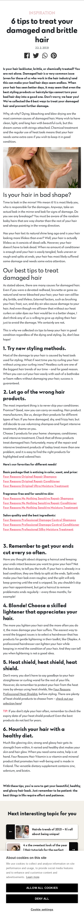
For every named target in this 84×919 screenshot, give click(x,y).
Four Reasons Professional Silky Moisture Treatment (38, 529)
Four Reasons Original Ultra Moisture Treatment (36, 486)
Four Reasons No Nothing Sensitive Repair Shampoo (38, 498)
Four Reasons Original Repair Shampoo (30, 476)
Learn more (32, 877)
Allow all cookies (42, 887)
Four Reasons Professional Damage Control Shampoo (39, 520)
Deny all (42, 898)
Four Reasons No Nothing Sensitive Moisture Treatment (40, 507)
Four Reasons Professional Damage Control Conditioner (41, 525)
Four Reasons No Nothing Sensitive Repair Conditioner (40, 503)
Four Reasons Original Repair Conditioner (31, 481)
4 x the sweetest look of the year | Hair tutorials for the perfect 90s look (45, 849)
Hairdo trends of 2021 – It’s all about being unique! (52, 831)
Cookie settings (42, 909)
